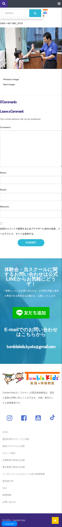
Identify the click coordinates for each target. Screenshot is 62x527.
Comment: (5, 127)
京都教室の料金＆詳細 (13, 460)
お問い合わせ (9, 501)
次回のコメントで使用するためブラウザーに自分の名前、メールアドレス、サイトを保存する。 (30, 231)
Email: (3, 189)
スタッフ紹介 (9, 453)
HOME (5, 432)
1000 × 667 (5, 23)
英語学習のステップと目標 (15, 439)
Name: (3, 172)
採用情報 (6, 495)
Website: (5, 206)
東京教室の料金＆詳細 (13, 467)
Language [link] (9, 523)
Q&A (4, 488)
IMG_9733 (17, 23)
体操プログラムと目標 (13, 446)
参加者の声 (8, 481)
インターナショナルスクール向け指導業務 (23, 474)
